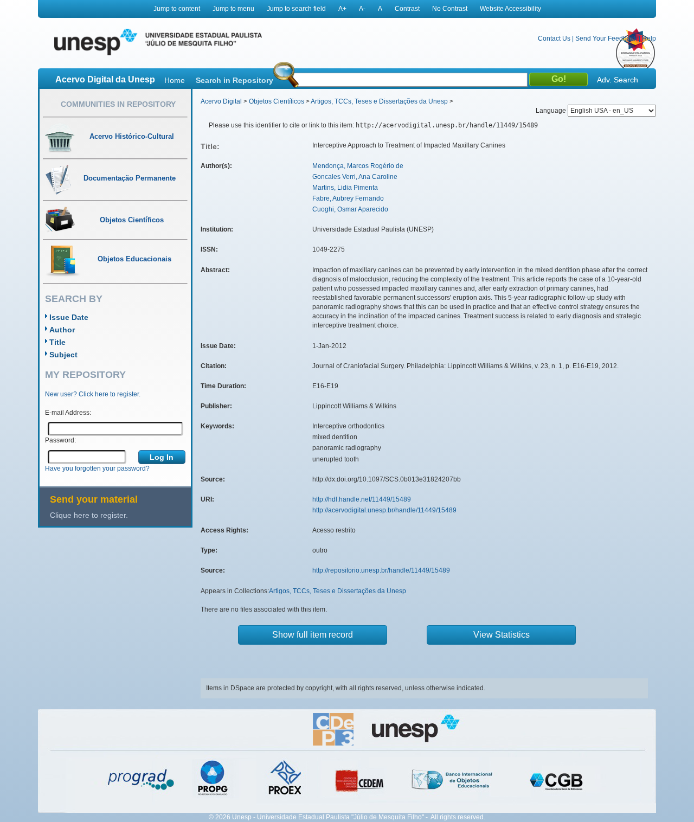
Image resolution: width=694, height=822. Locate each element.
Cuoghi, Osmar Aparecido (350, 209)
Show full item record (312, 634)
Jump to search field (296, 8)
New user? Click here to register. (92, 394)
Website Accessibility (510, 8)
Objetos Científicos (276, 101)
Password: (60, 440)
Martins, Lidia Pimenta (345, 187)
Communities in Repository (118, 104)
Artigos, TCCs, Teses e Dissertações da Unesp (379, 101)
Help (649, 38)
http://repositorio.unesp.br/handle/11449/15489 (381, 570)
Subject (63, 354)
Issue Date (68, 317)
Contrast (407, 8)
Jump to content (176, 8)
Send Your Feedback (606, 38)
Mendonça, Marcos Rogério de (357, 166)
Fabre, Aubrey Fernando (348, 198)
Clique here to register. (89, 515)
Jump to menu (233, 8)
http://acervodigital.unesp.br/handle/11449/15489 (384, 510)
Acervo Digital (221, 101)
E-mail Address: (68, 412)
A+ (342, 8)
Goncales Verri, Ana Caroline (354, 177)
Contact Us (554, 38)
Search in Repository (234, 80)
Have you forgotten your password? (97, 468)
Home (174, 80)
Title (57, 342)
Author (62, 329)
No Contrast (449, 8)
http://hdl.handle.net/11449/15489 (361, 499)
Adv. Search (617, 79)
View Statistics (501, 634)
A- (362, 8)
